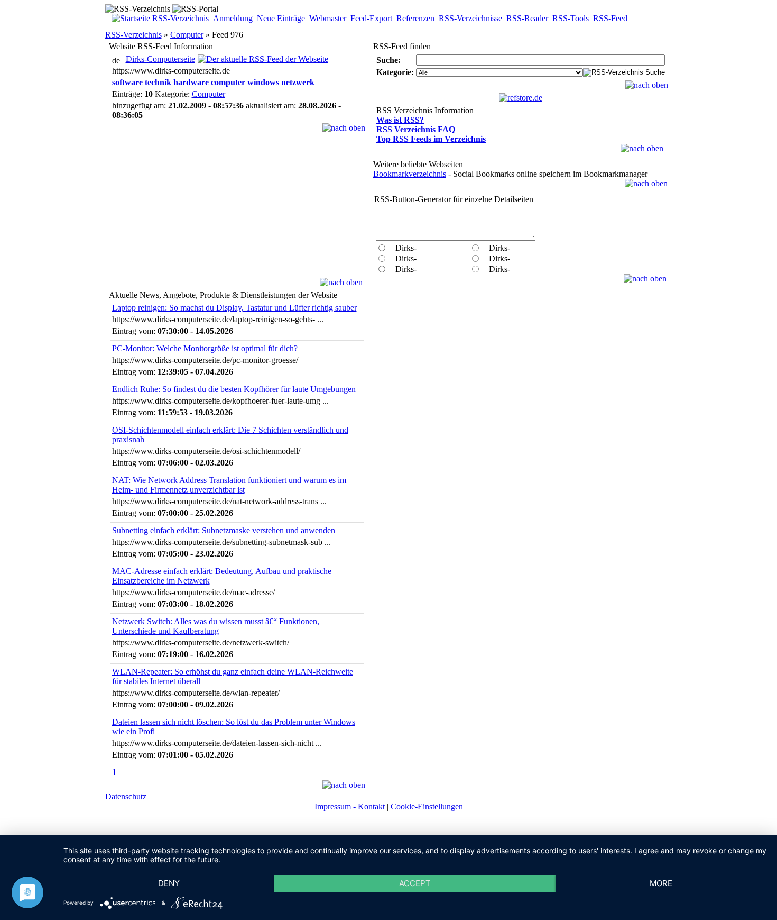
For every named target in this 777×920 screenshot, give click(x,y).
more (661, 883)
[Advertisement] (237, 211)
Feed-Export (371, 18)
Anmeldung (233, 18)
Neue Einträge (281, 18)
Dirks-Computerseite (160, 58)
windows (263, 82)
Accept (415, 883)
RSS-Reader (527, 18)
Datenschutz (125, 796)
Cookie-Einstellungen (427, 806)
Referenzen (415, 18)
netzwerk (297, 82)
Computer (187, 34)
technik (158, 82)
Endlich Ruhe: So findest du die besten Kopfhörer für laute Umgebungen (234, 389)
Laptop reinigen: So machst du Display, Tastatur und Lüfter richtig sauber (234, 307)
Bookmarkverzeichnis (409, 173)
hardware (191, 82)
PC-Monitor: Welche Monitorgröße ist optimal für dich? (205, 348)
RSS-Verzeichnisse (470, 18)
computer (228, 82)
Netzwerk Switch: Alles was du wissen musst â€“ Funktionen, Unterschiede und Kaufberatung (215, 626)
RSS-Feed (610, 18)
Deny (169, 883)
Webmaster (327, 18)
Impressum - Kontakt (349, 806)
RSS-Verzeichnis (133, 34)
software (127, 82)
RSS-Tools (570, 18)
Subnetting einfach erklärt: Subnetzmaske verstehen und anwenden (223, 530)
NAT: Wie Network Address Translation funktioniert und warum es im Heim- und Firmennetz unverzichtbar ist (229, 485)
